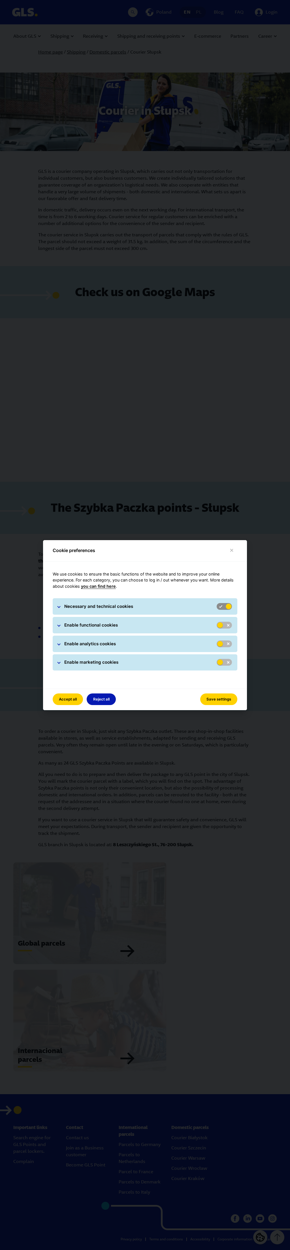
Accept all (68, 699)
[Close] (231, 550)
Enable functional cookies (91, 625)
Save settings (218, 699)
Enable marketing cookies (91, 662)
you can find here (98, 586)
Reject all (101, 699)
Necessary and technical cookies (98, 606)
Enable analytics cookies (90, 643)
